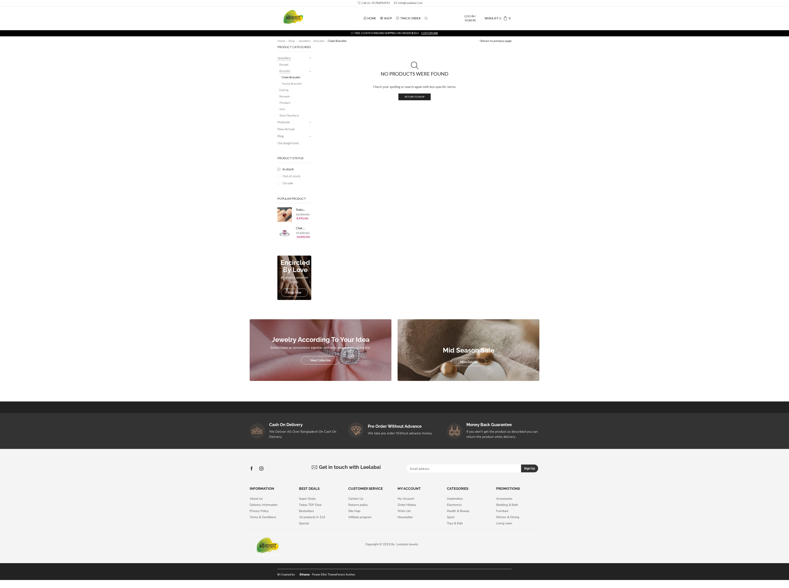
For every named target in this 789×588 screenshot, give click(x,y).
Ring (280, 136)
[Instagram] (261, 468)
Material (283, 122)
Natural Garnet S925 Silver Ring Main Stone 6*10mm (301, 209)
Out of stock (291, 176)
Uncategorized (288, 143)
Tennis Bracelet (291, 83)
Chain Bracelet (290, 77)
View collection (320, 360)
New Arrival (285, 129)
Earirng (283, 90)
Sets (282, 109)
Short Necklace (289, 115)
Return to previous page (496, 41)
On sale (288, 183)
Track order (410, 18)
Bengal (283, 64)
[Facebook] (252, 468)
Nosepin (284, 96)
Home (371, 18)
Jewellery (304, 41)
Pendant (285, 102)
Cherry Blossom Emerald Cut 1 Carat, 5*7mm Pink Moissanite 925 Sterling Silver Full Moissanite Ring (301, 228)
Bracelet (319, 41)
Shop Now (294, 292)
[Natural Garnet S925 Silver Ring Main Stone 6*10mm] (284, 214)
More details (468, 361)
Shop (388, 18)
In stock (288, 169)
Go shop (420, 33)
